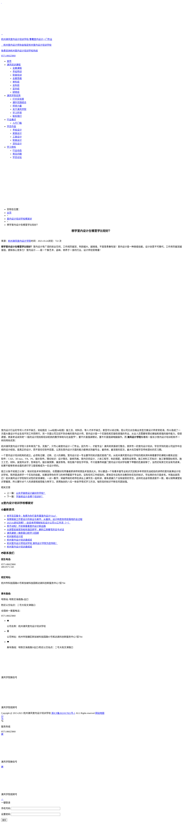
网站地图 (99, 713)
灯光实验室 (18, 99)
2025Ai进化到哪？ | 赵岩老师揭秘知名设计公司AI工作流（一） (38, 523)
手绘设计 (17, 130)
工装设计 (17, 137)
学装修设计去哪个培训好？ (29, 496)
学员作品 (11, 126)
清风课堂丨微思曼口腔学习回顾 (23, 533)
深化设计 (17, 143)
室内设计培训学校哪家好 (19, 219)
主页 (9, 213)
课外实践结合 (19, 102)
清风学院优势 (14, 95)
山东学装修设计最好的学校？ (31, 493)
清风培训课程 (14, 64)
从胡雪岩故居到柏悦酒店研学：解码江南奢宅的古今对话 (35, 529)
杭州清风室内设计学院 (19, 241)
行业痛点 (11, 119)
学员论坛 (17, 157)
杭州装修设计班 (15, 536)
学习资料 (11, 147)
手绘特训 (17, 71)
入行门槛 (17, 123)
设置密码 (6, 814)
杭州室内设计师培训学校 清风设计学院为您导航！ (32, 543)
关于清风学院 (19, 109)
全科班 (16, 85)
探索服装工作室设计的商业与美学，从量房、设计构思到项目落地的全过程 (44, 519)
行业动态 (17, 150)
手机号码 (6, 808)
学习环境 (17, 113)
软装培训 (17, 75)
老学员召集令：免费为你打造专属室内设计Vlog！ (32, 516)
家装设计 (17, 133)
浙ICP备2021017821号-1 (63, 713)
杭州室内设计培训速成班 (19, 540)
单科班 (16, 82)
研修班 (16, 92)
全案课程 (17, 68)
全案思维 (17, 78)
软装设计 (17, 140)
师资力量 (17, 106)
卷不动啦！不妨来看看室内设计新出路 (26, 526)
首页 (9, 61)
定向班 (16, 88)
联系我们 (17, 116)
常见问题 (17, 154)
